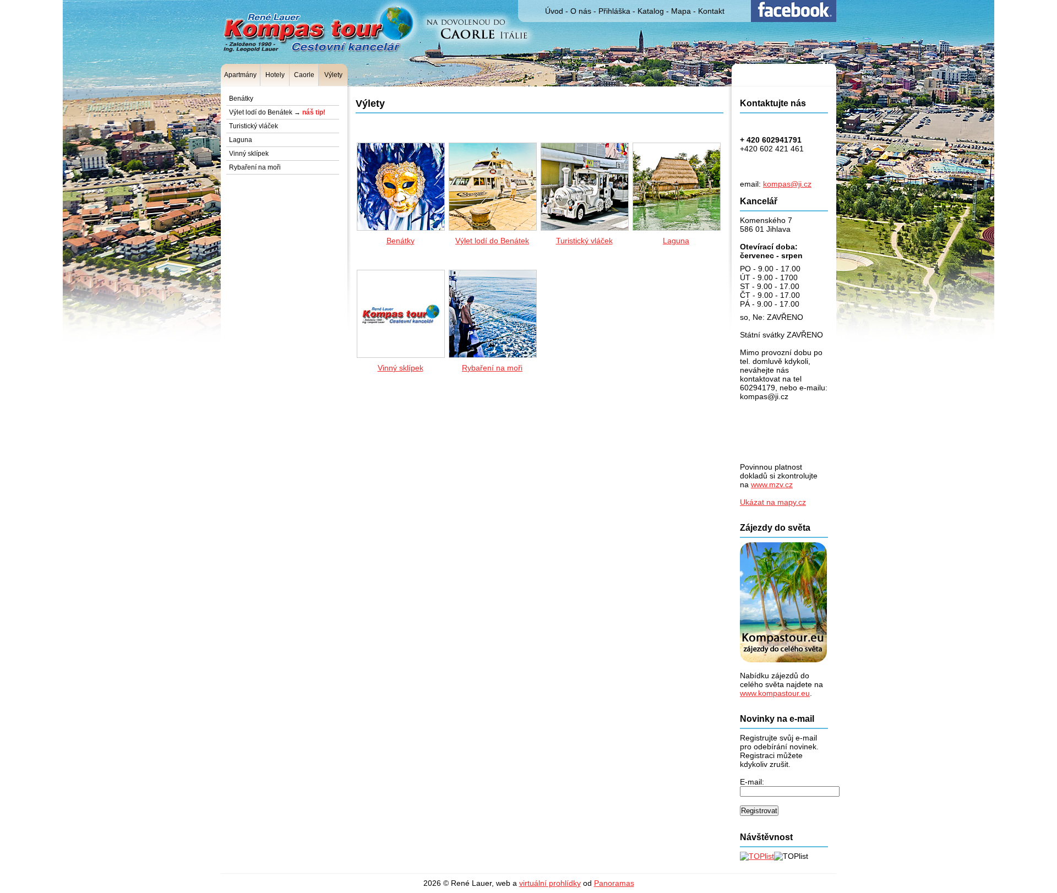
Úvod (554, 11)
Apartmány (240, 75)
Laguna (240, 140)
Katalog (651, 11)
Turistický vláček (253, 126)
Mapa (681, 11)
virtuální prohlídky (550, 883)
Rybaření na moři (255, 167)
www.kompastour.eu (775, 693)
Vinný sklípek (249, 153)
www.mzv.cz (772, 484)
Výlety (333, 75)
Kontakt (711, 11)
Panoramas (614, 883)
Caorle (304, 75)
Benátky (241, 98)
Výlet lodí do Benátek (492, 240)
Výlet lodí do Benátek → (277, 112)
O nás (580, 11)
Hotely (275, 75)
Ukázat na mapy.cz (773, 502)
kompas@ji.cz (787, 183)
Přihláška (614, 11)
